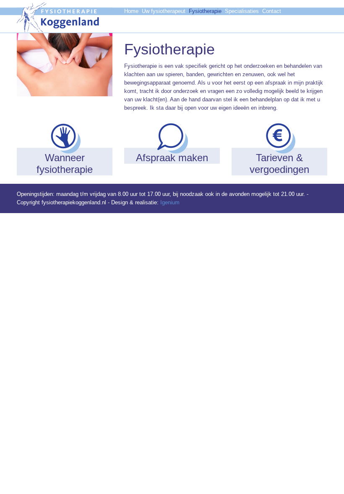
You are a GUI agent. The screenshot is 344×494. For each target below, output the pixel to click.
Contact (271, 11)
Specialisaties (242, 11)
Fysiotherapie (205, 11)
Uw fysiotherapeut (163, 11)
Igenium (170, 202)
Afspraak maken (144, 26)
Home (131, 11)
